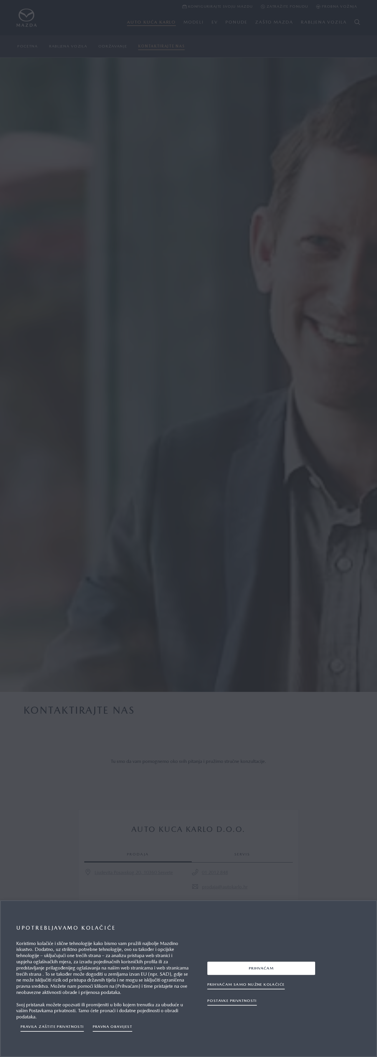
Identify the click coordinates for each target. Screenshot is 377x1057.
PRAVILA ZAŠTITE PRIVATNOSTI (52, 1026)
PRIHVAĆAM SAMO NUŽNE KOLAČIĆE (246, 984)
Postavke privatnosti (232, 1000)
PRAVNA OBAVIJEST (112, 1026)
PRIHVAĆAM (261, 968)
